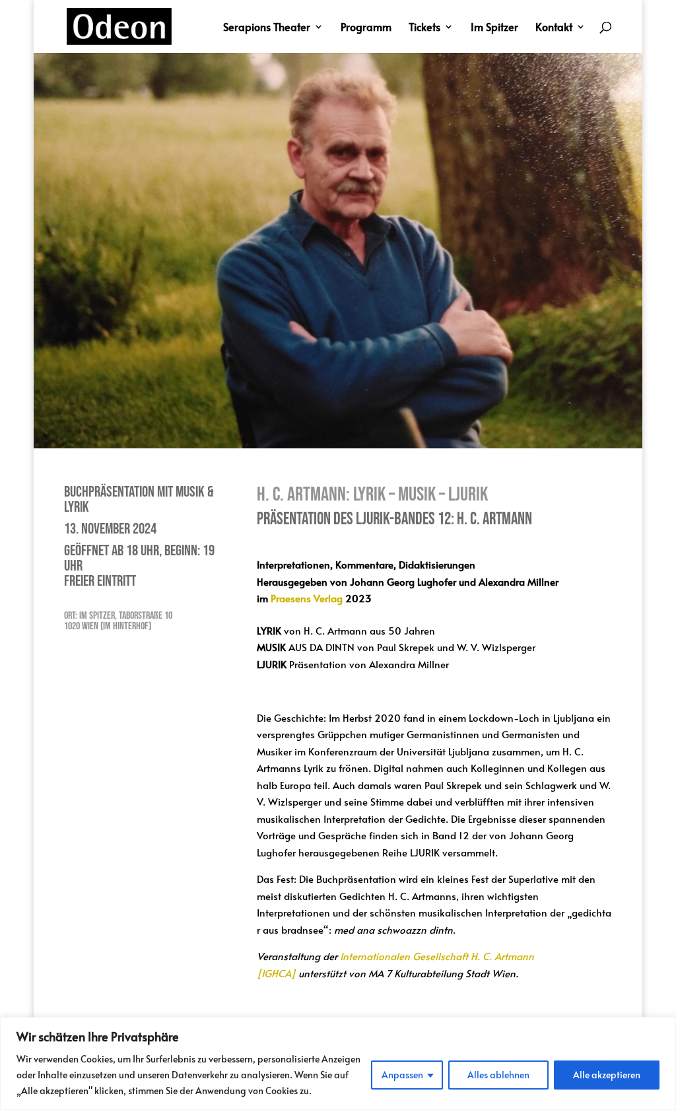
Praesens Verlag (307, 598)
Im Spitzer (494, 28)
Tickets (424, 28)
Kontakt (553, 28)
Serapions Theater (266, 28)
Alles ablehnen (498, 1074)
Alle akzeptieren (606, 1074)
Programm (366, 28)
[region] (338, 1063)
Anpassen (402, 1074)
